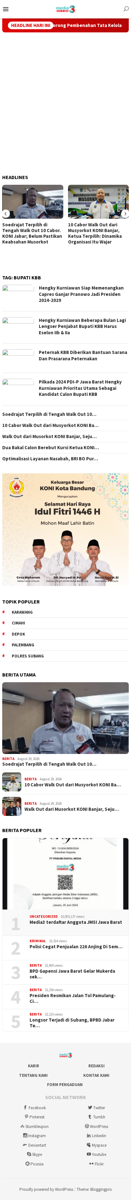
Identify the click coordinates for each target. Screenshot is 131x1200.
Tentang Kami (33, 1075)
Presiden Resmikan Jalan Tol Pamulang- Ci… (73, 998)
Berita (8, 759)
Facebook (37, 1107)
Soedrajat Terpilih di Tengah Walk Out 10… (49, 414)
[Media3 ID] (65, 8)
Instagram (37, 1135)
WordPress (99, 1126)
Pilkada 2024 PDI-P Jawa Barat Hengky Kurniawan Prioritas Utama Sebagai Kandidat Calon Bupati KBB (80, 388)
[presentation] (6, 214)
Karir (33, 1066)
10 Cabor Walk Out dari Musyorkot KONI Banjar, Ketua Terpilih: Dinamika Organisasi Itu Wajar (95, 233)
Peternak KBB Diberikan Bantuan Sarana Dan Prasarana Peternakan (83, 355)
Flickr (99, 1164)
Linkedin (99, 1135)
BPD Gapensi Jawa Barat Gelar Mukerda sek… (72, 974)
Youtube (99, 1154)
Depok (18, 634)
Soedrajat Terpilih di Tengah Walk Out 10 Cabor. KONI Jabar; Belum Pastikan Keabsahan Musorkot (32, 233)
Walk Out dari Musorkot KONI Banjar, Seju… (49, 436)
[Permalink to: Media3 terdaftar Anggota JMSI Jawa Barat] (65, 874)
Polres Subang (28, 656)
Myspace (99, 1145)
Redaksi (96, 1066)
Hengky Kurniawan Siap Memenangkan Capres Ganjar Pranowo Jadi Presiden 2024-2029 (81, 294)
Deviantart (37, 1145)
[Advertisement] (65, 103)
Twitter (99, 1107)
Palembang (23, 645)
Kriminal (38, 941)
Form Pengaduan (65, 1084)
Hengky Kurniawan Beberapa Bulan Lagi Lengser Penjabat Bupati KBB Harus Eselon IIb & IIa (82, 326)
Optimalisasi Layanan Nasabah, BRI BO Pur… (50, 459)
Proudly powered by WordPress (46, 1189)
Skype (37, 1154)
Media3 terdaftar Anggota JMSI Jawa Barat (76, 922)
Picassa (37, 1164)
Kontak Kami (96, 1075)
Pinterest (37, 1117)
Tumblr (99, 1117)
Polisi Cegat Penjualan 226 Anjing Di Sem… (76, 947)
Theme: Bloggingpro (94, 1189)
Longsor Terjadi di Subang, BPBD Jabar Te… (72, 1023)
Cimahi (18, 623)
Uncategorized (44, 916)
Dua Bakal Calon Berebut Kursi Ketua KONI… (50, 447)
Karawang (22, 612)
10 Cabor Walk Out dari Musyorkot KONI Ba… (50, 425)
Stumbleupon (37, 1126)
